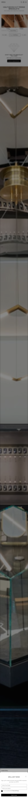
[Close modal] (14, 399)
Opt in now (14, 795)
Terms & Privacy (15, 790)
